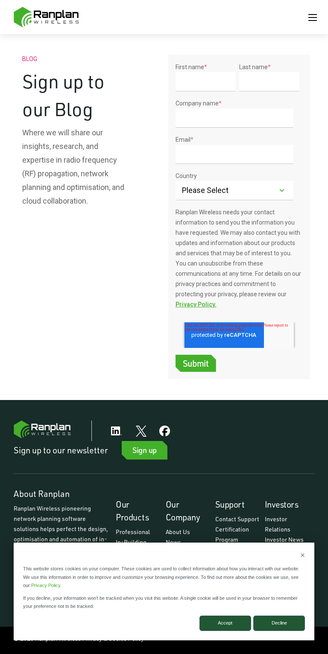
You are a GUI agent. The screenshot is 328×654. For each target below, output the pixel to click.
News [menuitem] (173, 542)
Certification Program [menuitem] (232, 534)
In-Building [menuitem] (131, 542)
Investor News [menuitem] (284, 539)
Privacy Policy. (196, 304)
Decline (279, 622)
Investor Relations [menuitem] (277, 524)
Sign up (144, 450)
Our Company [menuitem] (183, 511)
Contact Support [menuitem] (237, 519)
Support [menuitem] (230, 504)
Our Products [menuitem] (132, 511)
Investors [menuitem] (282, 504)
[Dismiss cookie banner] (302, 556)
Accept (225, 622)
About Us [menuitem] (178, 532)
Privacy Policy (45, 585)
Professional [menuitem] (133, 532)
